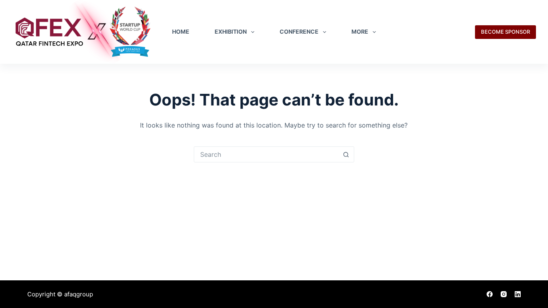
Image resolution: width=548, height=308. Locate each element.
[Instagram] (504, 294)
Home (180, 31)
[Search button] (346, 154)
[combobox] (266, 154)
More (359, 31)
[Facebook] (490, 294)
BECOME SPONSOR (505, 31)
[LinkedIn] (518, 294)
